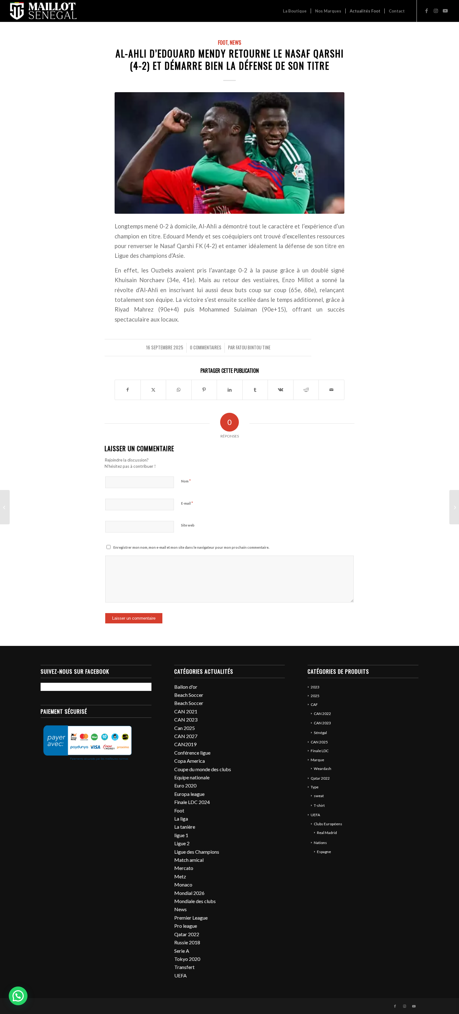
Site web (188, 525)
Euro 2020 (185, 785)
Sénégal (320, 732)
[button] (18, 996)
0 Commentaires (205, 347)
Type (314, 787)
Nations (320, 842)
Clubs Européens (328, 824)
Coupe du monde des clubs (202, 769)
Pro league (185, 926)
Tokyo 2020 (187, 959)
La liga (181, 819)
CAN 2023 (185, 719)
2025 (315, 695)
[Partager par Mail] (331, 389)
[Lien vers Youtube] (445, 10)
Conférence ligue (192, 753)
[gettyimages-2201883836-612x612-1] (229, 152)
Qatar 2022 (186, 934)
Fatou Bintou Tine (253, 347)
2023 (315, 687)
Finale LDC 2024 (192, 802)
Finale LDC (319, 750)
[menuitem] (295, 11)
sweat (319, 795)
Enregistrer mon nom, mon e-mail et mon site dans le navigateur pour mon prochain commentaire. (191, 547)
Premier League (191, 918)
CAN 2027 (185, 736)
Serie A (181, 951)
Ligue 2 (182, 843)
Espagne (324, 851)
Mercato (183, 868)
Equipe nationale (192, 777)
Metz (180, 876)
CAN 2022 (322, 713)
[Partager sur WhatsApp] (178, 389)
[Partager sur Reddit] (306, 389)
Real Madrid (327, 832)
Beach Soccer (188, 695)
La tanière (184, 827)
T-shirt (319, 805)
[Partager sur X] (153, 389)
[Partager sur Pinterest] (204, 389)
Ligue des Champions (196, 852)
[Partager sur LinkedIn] (229, 389)
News (235, 42)
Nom (186, 480)
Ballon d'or (185, 687)
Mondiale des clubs (195, 901)
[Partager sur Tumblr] (255, 389)
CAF (314, 704)
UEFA (180, 975)
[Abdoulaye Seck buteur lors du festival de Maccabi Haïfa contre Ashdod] (5, 507)
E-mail (187, 503)
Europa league (189, 794)
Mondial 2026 (189, 893)
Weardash (322, 768)
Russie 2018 (187, 942)
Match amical (189, 860)
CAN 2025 (319, 742)
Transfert (184, 967)
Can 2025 (184, 728)
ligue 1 (181, 835)
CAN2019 (185, 744)
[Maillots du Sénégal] (43, 11)
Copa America (189, 761)
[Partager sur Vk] (280, 389)
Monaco (183, 884)
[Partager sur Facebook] (128, 389)
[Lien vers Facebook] (426, 10)
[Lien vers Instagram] (436, 10)
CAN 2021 (185, 711)
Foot (223, 42)
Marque (317, 759)
